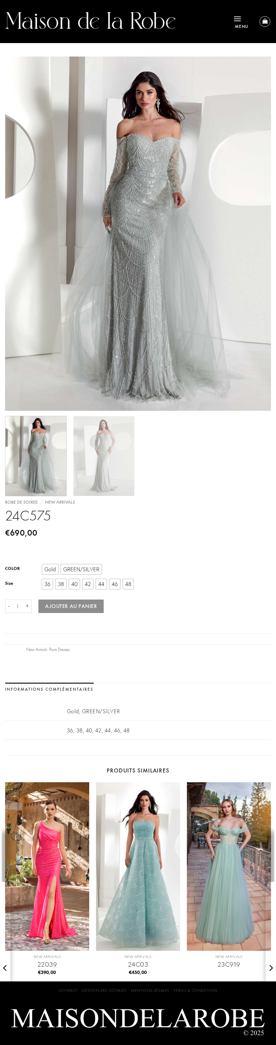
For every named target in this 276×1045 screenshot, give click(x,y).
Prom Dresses (59, 649)
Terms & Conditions (195, 990)
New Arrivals (60, 502)
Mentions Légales (150, 990)
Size (9, 583)
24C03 (138, 964)
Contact (68, 990)
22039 (47, 964)
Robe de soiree (21, 502)
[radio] (50, 569)
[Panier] (265, 21)
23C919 (228, 964)
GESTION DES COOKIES (104, 990)
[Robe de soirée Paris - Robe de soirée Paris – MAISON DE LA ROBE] (114, 21)
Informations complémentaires (49, 689)
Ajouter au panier (71, 606)
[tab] (49, 689)
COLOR (12, 568)
